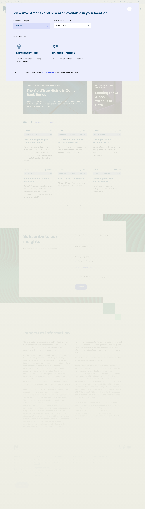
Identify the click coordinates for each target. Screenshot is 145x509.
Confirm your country (62, 21)
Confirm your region (21, 21)
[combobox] (72, 25)
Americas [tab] (18, 26)
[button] (31, 53)
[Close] (129, 9)
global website (48, 72)
